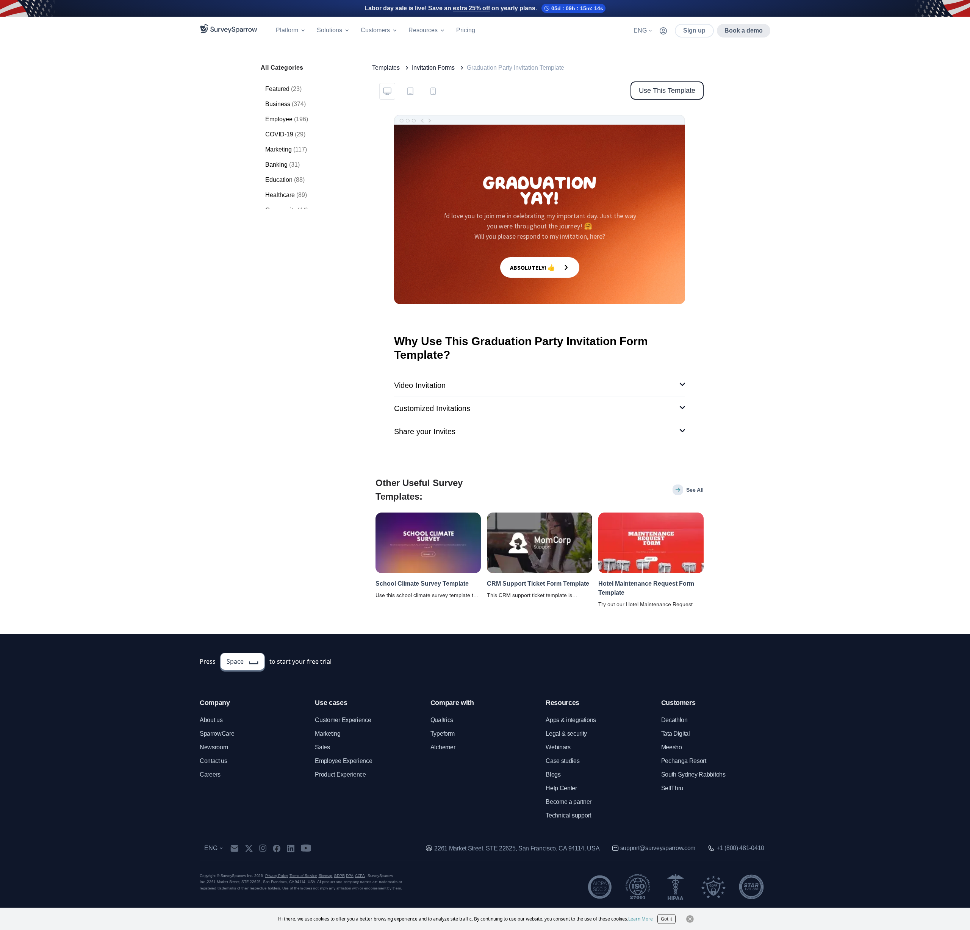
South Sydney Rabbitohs (693, 774)
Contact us (213, 761)
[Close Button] (690, 919)
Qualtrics (441, 720)
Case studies (562, 761)
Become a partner (568, 802)
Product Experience (340, 774)
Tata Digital (675, 733)
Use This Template (667, 90)
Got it (666, 919)
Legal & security (566, 733)
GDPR (339, 876)
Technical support (568, 815)
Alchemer (442, 747)
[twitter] (249, 848)
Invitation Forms (433, 67)
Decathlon (674, 720)
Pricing (465, 30)
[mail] (234, 848)
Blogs (553, 774)
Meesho (671, 747)
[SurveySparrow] (229, 28)
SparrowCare (217, 733)
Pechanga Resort (683, 761)
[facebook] (276, 848)
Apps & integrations (571, 720)
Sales (322, 747)
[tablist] (409, 90)
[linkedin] (290, 848)
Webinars (558, 747)
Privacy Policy (276, 876)
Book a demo (743, 30)
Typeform (442, 733)
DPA (349, 876)
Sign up (694, 30)
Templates (386, 67)
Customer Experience (343, 720)
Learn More (640, 919)
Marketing (327, 733)
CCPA (360, 876)
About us (211, 720)
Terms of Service (303, 876)
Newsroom (214, 747)
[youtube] (306, 848)
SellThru (672, 788)
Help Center (561, 788)
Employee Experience (343, 761)
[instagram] (262, 848)
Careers (210, 774)
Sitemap (326, 876)
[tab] (387, 91)
